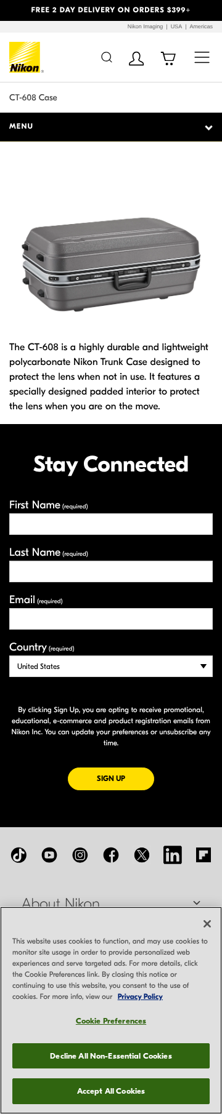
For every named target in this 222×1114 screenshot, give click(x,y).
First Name (48, 505)
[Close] (207, 923)
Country (41, 647)
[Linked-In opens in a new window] (172, 855)
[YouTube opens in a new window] (49, 855)
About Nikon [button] (61, 904)
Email (36, 599)
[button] (16, 10)
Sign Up (125, 778)
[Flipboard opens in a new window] (203, 855)
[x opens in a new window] (142, 855)
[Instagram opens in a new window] (80, 855)
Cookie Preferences (111, 1020)
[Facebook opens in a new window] (111, 855)
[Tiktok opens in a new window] (18, 855)
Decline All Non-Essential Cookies (110, 1055)
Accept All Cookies (111, 1091)
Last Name (48, 552)
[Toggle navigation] (202, 57)
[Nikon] (26, 57)
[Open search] (106, 57)
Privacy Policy (140, 997)
